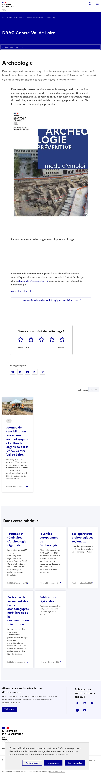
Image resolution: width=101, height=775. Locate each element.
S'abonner (9, 709)
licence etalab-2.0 (55, 771)
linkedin (84, 703)
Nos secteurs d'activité (34, 18)
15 (91, 389)
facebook (92, 703)
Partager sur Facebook (12, 372)
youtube (84, 710)
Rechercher (90, 3)
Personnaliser (32, 762)
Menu (97, 3)
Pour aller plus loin (21, 291)
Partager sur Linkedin (27, 372)
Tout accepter (75, 762)
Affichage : (85, 389)
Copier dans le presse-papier (42, 372)
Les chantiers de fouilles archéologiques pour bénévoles (50, 300)
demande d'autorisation (32, 281)
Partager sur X (20, 372)
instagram (77, 710)
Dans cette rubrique (14, 47)
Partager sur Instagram (34, 372)
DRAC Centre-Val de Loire (12, 18)
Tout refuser (53, 762)
